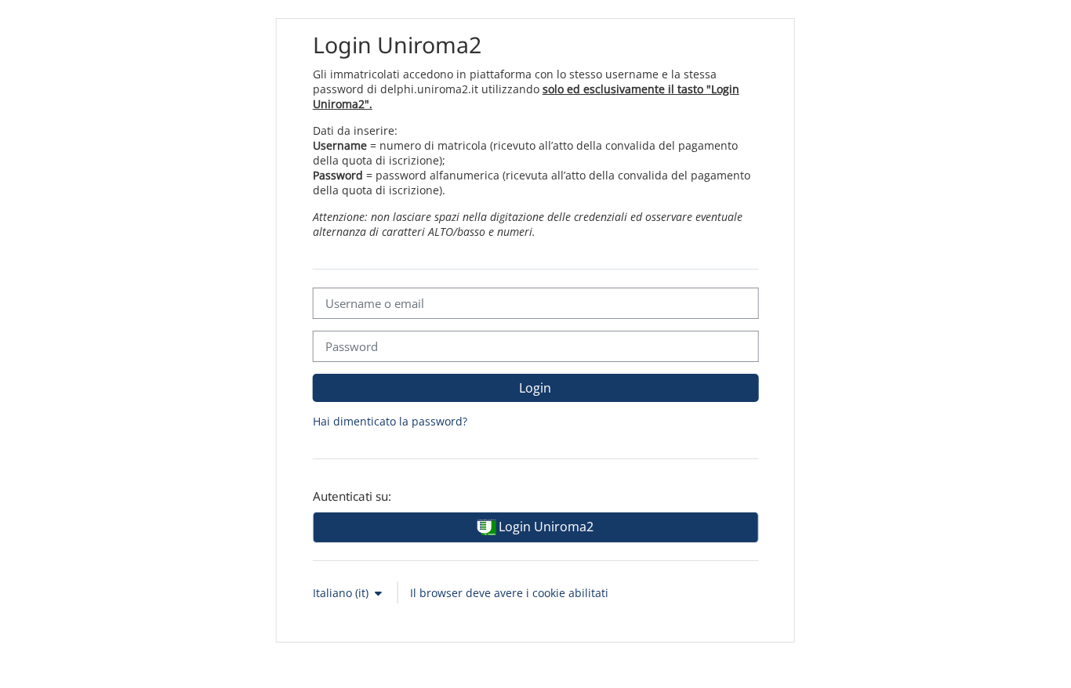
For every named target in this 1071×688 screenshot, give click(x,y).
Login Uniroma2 (545, 526)
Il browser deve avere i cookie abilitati (509, 592)
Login (535, 388)
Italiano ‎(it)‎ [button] (342, 592)
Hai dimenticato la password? (390, 421)
